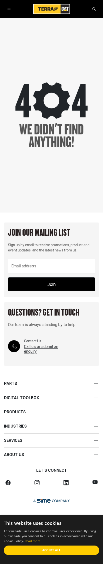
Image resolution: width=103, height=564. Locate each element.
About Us (14, 454)
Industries (15, 426)
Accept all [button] (51, 550)
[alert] (51, 539)
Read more (33, 541)
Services (13, 440)
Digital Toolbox (21, 397)
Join (51, 284)
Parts (10, 383)
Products (15, 412)
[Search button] (94, 9)
